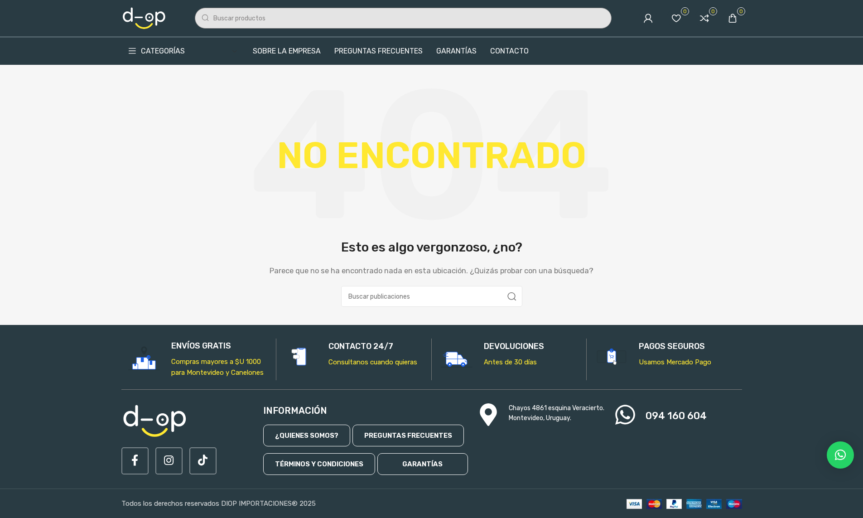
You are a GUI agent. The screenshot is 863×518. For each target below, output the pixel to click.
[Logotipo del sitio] (144, 18)
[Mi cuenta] (648, 18)
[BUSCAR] (511, 296)
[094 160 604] (625, 414)
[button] (840, 455)
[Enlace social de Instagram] (169, 460)
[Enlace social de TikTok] (203, 460)
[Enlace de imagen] (155, 420)
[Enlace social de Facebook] (135, 460)
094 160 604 (676, 416)
